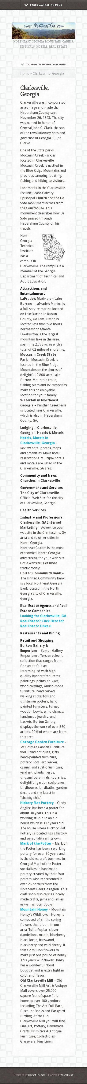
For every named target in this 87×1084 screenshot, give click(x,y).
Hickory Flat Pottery (37, 803)
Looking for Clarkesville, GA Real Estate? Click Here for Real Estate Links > (43, 621)
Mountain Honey (34, 909)
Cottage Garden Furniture (42, 742)
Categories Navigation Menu (46, 64)
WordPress (67, 1075)
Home (24, 73)
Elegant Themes (36, 1075)
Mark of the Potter (35, 843)
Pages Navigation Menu (46, 5)
